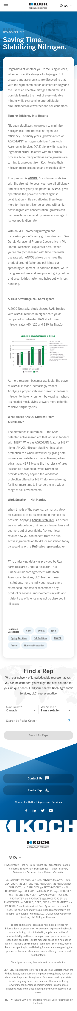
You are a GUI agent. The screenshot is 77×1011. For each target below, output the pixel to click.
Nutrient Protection (34, 645)
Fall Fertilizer (40, 638)
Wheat (41, 630)
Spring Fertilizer (19, 638)
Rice (53, 630)
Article (14, 645)
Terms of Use (34, 872)
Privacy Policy (11, 864)
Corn (28, 630)
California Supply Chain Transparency (28, 868)
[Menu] (5, 5)
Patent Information (54, 872)
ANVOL (57, 638)
